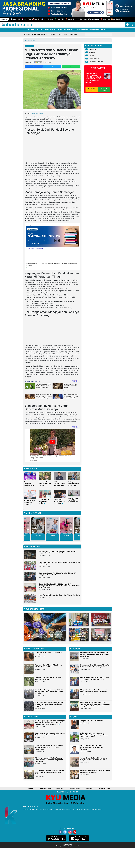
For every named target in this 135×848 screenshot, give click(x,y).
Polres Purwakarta (94, 58)
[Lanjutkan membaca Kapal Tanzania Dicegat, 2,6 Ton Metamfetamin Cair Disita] (30, 598)
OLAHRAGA (70, 30)
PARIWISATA (62, 30)
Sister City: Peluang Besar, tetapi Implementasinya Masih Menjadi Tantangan (91, 747)
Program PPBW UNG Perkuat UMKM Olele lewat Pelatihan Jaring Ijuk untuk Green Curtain (49, 772)
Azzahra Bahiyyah (37, 113)
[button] (132, 24)
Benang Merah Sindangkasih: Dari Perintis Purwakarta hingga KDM (95, 771)
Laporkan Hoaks (92, 89)
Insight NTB (16, 19)
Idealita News (72, 19)
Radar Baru (106, 19)
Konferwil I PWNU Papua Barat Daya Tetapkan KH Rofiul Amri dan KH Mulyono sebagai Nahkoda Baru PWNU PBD (95, 704)
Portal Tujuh (60, 19)
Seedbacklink (117, 19)
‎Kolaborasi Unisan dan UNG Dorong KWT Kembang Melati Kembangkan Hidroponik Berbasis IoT (94, 654)
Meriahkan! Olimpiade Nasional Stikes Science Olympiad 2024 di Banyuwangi (29, 486)
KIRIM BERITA (90, 788)
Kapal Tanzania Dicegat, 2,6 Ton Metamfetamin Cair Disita (59, 595)
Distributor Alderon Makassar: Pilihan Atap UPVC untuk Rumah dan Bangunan (95, 666)
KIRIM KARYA (60, 788)
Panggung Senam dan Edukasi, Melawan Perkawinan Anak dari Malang (59, 563)
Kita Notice (83, 19)
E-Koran (38, 535)
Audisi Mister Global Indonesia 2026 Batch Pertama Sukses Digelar (59, 503)
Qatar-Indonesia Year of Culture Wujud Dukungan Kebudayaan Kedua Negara (44, 504)
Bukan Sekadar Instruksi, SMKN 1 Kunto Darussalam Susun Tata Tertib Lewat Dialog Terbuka (49, 747)
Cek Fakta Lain (105, 89)
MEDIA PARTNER (104, 788)
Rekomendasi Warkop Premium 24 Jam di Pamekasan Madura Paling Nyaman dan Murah (57, 552)
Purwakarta (92, 49)
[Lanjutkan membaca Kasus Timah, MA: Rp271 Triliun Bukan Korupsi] (29, 656)
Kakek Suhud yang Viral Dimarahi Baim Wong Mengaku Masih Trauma (74, 501)
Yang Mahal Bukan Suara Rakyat (91, 721)
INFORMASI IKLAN (45, 788)
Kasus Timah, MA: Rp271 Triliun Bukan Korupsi (48, 653)
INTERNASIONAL (94, 30)
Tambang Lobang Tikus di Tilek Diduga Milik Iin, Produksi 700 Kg (48, 666)
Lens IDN (37, 19)
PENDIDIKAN (73, 34)
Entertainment (29, 46)
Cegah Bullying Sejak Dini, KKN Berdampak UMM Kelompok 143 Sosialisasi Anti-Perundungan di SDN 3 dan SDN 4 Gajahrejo (59, 585)
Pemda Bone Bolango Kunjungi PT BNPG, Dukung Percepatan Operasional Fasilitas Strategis (49, 691)
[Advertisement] (52, 148)
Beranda (31, 30)
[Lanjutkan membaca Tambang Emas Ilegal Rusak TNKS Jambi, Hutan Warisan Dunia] (29, 681)
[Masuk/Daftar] (127, 24)
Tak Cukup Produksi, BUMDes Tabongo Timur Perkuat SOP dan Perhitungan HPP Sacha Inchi (49, 759)
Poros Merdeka (48, 19)
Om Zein (91, 55)
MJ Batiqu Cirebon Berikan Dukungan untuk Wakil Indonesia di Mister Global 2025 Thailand (59, 486)
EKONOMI (53, 30)
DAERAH (46, 30)
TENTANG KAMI (75, 788)
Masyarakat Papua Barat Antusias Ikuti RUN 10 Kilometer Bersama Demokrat (94, 690)
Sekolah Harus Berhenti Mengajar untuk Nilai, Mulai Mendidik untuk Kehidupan (94, 759)
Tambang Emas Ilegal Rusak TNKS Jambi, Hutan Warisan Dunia (49, 678)
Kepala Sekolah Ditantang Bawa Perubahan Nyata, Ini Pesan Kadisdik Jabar (50, 734)
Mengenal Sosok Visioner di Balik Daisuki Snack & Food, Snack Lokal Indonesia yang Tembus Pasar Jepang (93, 77)
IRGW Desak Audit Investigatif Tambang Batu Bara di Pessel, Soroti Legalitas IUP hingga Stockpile (49, 704)
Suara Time (27, 19)
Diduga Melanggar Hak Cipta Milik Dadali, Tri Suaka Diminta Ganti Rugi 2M (74, 486)
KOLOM (103, 30)
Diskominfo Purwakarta (96, 61)
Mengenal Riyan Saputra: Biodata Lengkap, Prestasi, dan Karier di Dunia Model (45, 486)
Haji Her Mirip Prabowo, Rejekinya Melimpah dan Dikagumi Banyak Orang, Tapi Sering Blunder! (94, 735)
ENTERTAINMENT (82, 30)
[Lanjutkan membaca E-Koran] (38, 525)
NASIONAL (38, 30)
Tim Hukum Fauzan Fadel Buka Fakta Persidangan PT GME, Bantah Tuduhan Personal (57, 574)
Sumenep (92, 52)
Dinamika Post (94, 19)
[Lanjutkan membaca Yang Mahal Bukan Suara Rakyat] (74, 724)
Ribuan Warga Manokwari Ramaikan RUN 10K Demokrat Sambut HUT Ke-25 (94, 678)
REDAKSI (30, 788)
